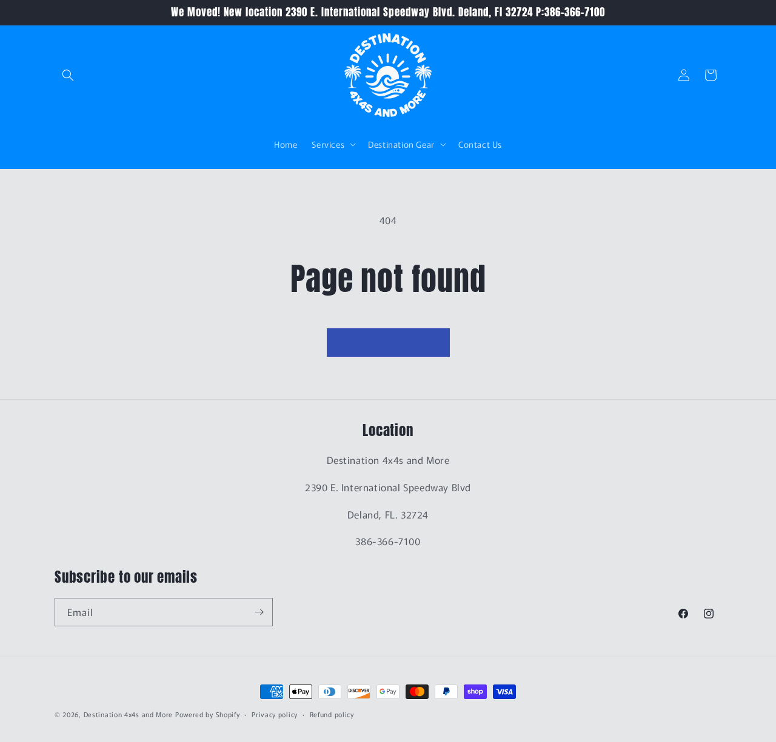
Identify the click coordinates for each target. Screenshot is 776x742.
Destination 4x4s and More (128, 714)
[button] (68, 75)
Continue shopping (388, 342)
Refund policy (332, 714)
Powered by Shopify (207, 714)
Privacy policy (275, 714)
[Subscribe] (259, 612)
